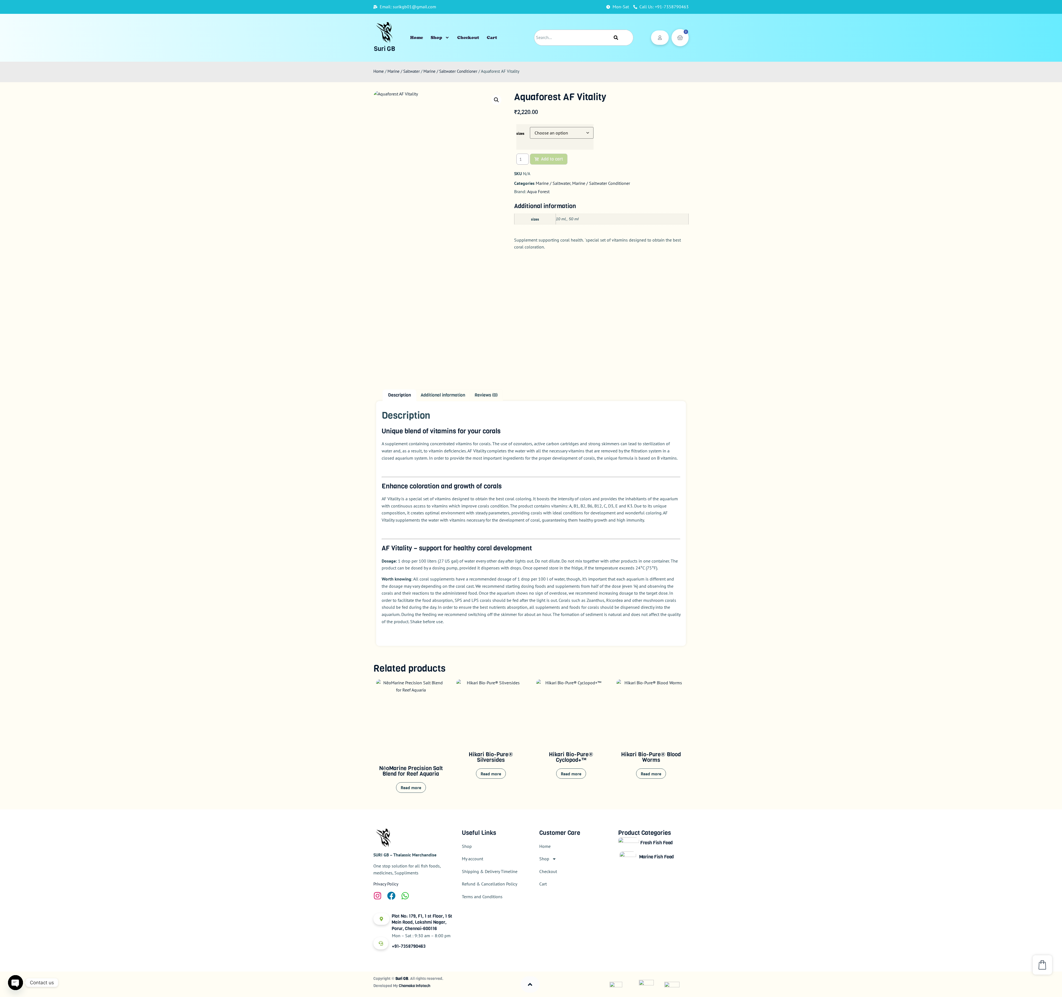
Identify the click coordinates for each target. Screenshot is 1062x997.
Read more (411, 787)
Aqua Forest (538, 191)
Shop (436, 37)
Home (416, 37)
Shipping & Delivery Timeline (489, 871)
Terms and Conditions (482, 896)
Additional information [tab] (443, 395)
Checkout (468, 37)
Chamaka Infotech (414, 985)
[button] (496, 100)
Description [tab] (399, 395)
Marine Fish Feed (656, 857)
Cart (492, 37)
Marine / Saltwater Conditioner (450, 71)
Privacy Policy (385, 884)
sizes (520, 133)
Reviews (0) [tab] (486, 395)
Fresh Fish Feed (656, 843)
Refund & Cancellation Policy (489, 884)
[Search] (616, 37)
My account (472, 858)
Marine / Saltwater (403, 71)
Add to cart (552, 159)
